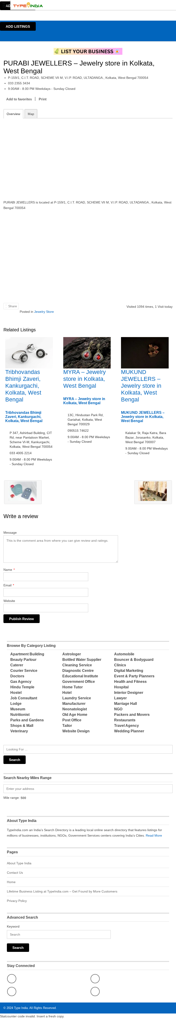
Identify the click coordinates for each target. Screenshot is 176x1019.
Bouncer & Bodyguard (134, 660)
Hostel (16, 693)
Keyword (13, 926)
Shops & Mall (21, 726)
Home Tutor (72, 687)
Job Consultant (23, 698)
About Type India (19, 863)
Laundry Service (76, 698)
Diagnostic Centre (78, 671)
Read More (154, 835)
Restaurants (124, 720)
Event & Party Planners (134, 676)
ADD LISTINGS (18, 26)
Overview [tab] (13, 114)
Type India (21, 1008)
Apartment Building (27, 654)
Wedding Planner (129, 731)
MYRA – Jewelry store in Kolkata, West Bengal (84, 379)
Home (11, 882)
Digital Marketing (128, 671)
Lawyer (120, 698)
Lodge (16, 704)
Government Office (78, 682)
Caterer (16, 665)
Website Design (76, 731)
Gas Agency (20, 682)
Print (43, 99)
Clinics (120, 665)
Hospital (121, 687)
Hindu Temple (22, 687)
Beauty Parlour (23, 660)
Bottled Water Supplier (81, 660)
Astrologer (71, 654)
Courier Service (23, 671)
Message (10, 532)
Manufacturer (73, 704)
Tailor (67, 726)
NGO (118, 709)
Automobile (124, 654)
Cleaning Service (77, 665)
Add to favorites (19, 99)
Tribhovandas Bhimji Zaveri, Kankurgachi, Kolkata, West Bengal (23, 386)
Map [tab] (31, 114)
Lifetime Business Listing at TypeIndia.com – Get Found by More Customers (62, 891)
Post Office (71, 720)
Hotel (67, 693)
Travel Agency (126, 726)
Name (9, 569)
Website (9, 601)
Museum (17, 709)
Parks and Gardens (27, 720)
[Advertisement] (88, 156)
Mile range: (11, 797)
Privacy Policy (17, 901)
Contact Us (15, 872)
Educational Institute (80, 676)
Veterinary (19, 731)
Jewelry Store (44, 311)
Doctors (17, 676)
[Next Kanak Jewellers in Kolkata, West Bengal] (153, 492)
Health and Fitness (130, 682)
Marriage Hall (125, 704)
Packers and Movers (132, 715)
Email (8, 585)
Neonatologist (74, 709)
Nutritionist (20, 715)
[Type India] (84, 5)
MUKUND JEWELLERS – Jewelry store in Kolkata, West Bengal (141, 386)
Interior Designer (128, 693)
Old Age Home (74, 715)
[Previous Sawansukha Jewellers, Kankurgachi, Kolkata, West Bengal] (23, 492)
